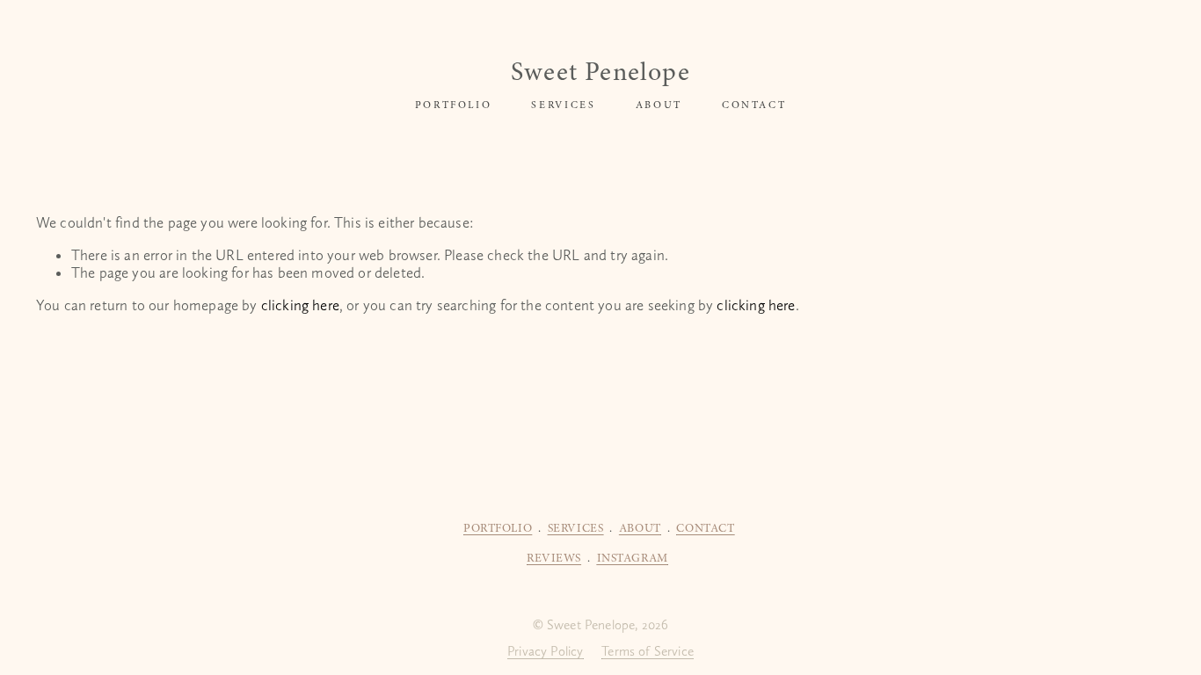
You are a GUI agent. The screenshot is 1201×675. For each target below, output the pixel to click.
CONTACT (754, 105)
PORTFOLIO (453, 105)
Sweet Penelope (600, 72)
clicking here (300, 305)
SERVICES (563, 105)
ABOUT (659, 105)
